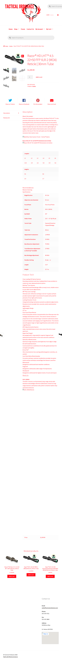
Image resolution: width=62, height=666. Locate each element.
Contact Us (30, 29)
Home (11, 29)
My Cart (48, 29)
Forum (23, 29)
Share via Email (52, 104)
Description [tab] (6, 113)
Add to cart (39, 77)
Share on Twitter (10, 104)
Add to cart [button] (12, 576)
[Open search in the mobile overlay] (31, 38)
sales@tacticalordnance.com (50, 608)
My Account (39, 29)
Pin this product (37, 104)
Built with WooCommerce (10, 657)
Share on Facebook (24, 104)
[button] (22, 56)
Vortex (11, 46)
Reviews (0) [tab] (6, 118)
